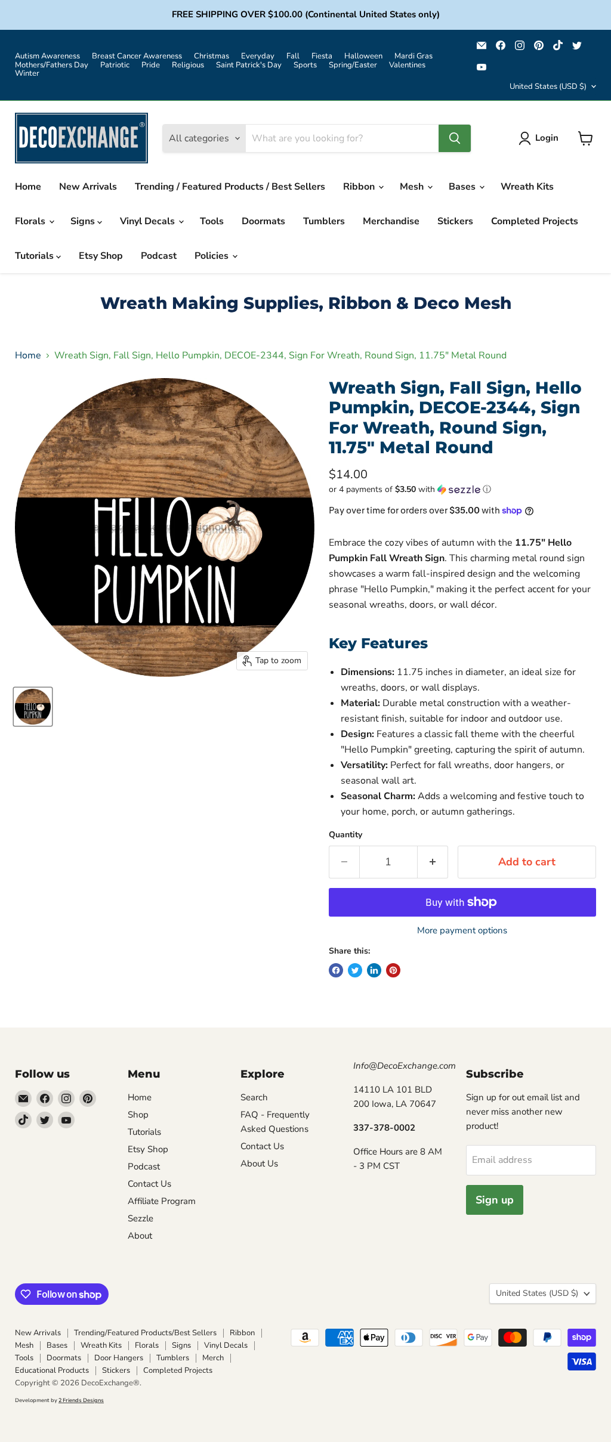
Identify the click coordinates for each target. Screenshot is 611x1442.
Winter (27, 73)
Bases (463, 186)
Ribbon (360, 186)
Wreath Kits (527, 186)
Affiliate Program (162, 1201)
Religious (188, 65)
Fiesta (321, 56)
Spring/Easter (353, 65)
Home (28, 186)
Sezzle (140, 1218)
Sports (305, 65)
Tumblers (324, 221)
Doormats (263, 221)
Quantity (345, 835)
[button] (462, 489)
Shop (138, 1115)
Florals (31, 221)
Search (254, 1097)
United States (548, 86)
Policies (213, 255)
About (140, 1236)
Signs (83, 221)
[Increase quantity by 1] (433, 862)
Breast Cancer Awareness (137, 56)
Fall (293, 56)
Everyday (257, 56)
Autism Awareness (47, 56)
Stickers (455, 221)
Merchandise (391, 221)
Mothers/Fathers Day (51, 65)
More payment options (462, 931)
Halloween (363, 56)
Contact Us (149, 1184)
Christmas (211, 56)
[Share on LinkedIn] (374, 970)
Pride (150, 65)
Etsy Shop (101, 255)
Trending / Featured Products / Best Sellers (230, 186)
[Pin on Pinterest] (393, 970)
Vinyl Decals (148, 221)
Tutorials (35, 255)
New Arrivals (88, 186)
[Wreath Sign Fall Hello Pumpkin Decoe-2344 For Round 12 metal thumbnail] (33, 707)
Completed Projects (534, 221)
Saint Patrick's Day (249, 65)
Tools (212, 221)
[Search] (455, 138)
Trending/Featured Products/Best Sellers (145, 1332)
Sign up (495, 1200)
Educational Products (52, 1370)
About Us (259, 1163)
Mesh (413, 186)
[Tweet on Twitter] (355, 970)
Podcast (159, 255)
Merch (213, 1358)
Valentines (407, 65)
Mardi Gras (413, 56)
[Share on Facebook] (336, 970)
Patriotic (114, 65)
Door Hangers (118, 1358)
